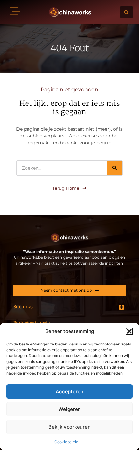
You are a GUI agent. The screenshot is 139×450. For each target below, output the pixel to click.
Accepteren (69, 391)
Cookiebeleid (66, 441)
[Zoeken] (114, 168)
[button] (129, 331)
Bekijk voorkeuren (69, 427)
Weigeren (70, 409)
